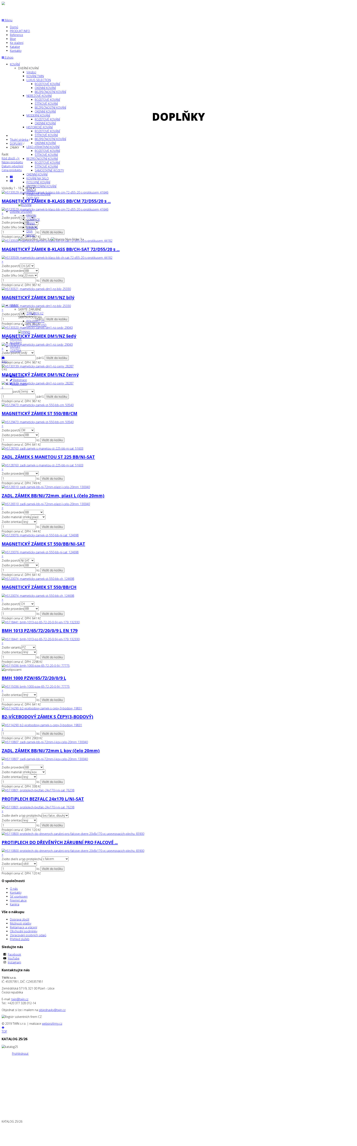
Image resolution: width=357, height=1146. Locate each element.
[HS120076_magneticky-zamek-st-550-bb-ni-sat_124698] (40, 552)
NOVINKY (16, 343)
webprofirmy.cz (52, 1024)
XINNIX (14, 305)
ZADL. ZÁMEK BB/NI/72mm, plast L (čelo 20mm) (53, 495)
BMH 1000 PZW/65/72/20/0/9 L (34, 678)
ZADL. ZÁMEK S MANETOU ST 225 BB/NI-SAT (48, 457)
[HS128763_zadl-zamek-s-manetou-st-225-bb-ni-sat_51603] (42, 465)
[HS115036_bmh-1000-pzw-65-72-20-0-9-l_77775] (36, 687)
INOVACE (16, 339)
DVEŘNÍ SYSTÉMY (21, 212)
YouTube (13, 958)
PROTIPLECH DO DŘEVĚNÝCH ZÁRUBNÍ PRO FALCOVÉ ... (60, 842)
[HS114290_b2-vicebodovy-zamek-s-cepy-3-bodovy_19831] (42, 725)
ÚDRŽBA (15, 351)
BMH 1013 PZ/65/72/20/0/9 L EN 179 (39, 630)
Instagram (14, 962)
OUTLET (15, 347)
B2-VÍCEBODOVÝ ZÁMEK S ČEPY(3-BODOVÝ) (47, 717)
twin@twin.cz (19, 999)
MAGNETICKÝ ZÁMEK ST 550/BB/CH (39, 587)
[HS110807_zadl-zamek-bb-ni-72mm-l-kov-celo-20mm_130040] (45, 759)
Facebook (14, 954)
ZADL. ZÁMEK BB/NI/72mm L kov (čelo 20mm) (51, 751)
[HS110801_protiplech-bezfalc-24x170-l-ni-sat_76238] (38, 807)
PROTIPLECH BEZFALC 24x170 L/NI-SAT (43, 799)
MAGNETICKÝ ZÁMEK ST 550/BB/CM (39, 413)
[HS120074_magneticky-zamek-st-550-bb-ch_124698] (38, 596)
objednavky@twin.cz (52, 1010)
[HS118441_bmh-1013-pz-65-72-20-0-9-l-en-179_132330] (41, 639)
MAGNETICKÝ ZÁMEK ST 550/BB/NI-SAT (43, 544)
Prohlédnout (20, 1054)
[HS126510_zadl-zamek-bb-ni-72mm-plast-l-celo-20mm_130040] (46, 504)
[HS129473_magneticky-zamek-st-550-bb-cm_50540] (38, 422)
